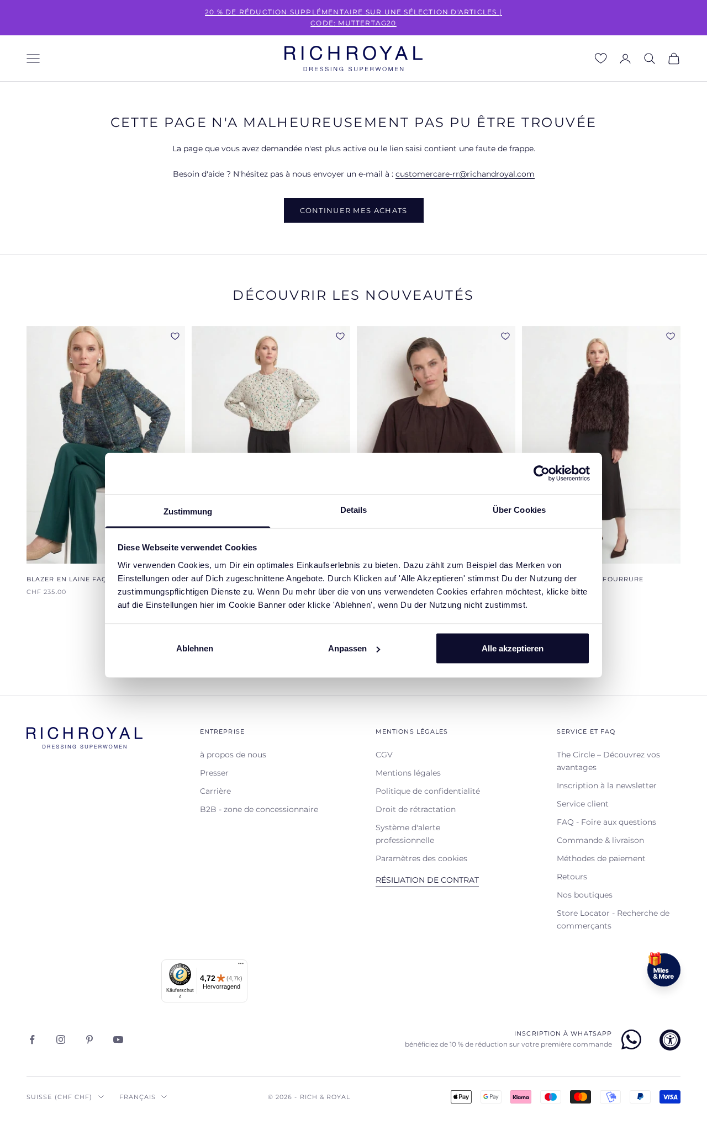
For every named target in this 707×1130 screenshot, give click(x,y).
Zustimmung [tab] (188, 511)
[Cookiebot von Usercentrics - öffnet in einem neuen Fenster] (541, 473)
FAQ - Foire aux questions (606, 822)
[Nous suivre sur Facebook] (32, 1039)
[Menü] (240, 966)
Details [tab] (353, 509)
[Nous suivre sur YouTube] (118, 1039)
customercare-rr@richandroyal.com (465, 174)
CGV (384, 755)
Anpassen (347, 648)
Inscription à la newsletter (607, 786)
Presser (214, 773)
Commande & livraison (600, 840)
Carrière (215, 791)
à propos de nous (233, 755)
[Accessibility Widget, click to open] (669, 1040)
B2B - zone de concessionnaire (259, 809)
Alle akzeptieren (513, 648)
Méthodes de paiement (601, 858)
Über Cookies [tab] (519, 509)
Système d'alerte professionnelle (408, 834)
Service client (583, 804)
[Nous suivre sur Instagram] (60, 1039)
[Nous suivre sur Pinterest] (89, 1039)
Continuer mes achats (354, 210)
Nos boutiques (585, 895)
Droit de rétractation (416, 809)
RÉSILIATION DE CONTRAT (427, 880)
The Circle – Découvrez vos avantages (608, 761)
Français (137, 1097)
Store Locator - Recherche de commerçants (613, 919)
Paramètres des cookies (421, 858)
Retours (572, 877)
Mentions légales (408, 773)
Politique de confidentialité (428, 791)
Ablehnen (194, 648)
